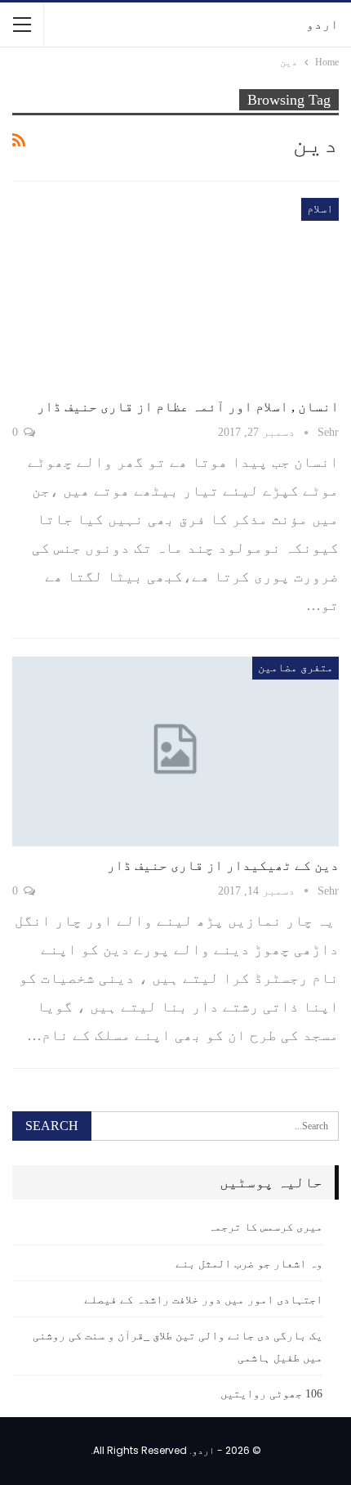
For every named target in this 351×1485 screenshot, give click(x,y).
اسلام (320, 209)
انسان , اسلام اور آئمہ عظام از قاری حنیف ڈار (188, 407)
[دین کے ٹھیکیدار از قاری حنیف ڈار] (175, 751)
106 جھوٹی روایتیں (271, 1394)
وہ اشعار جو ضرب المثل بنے (249, 1264)
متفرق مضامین (295, 668)
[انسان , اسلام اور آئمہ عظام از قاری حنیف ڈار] (175, 293)
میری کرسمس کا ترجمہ (265, 1227)
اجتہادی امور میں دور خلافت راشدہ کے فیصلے (203, 1300)
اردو (322, 24)
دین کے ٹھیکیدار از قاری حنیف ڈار (223, 865)
